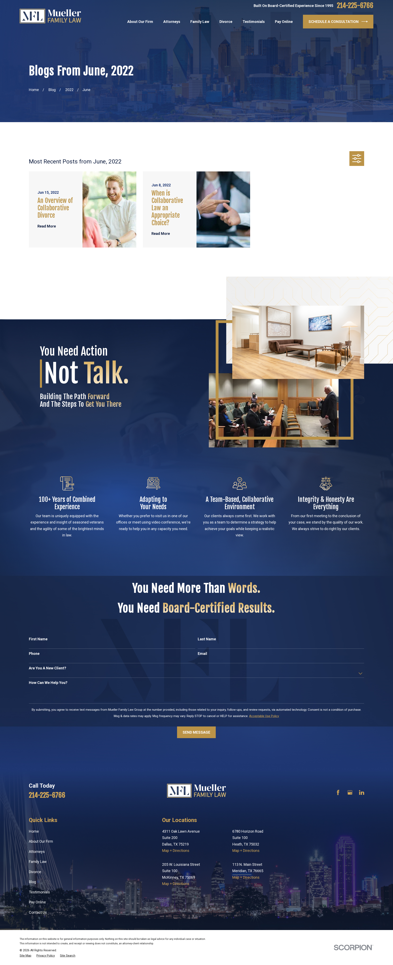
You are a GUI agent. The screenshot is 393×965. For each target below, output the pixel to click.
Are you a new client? (47, 668)
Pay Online (37, 902)
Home (34, 831)
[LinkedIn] (361, 792)
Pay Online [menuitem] (284, 21)
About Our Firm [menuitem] (140, 21)
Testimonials (39, 892)
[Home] (50, 16)
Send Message (196, 732)
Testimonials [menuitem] (254, 21)
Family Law (38, 861)
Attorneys (37, 851)
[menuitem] (25, 955)
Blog (32, 882)
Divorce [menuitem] (225, 21)
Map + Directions (175, 850)
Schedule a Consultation (333, 21)
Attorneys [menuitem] (171, 21)
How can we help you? (48, 682)
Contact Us (38, 912)
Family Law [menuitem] (199, 21)
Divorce (35, 872)
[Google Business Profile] (349, 792)
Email (202, 653)
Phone (34, 653)
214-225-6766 (355, 5)
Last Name (207, 639)
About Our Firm (41, 841)
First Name (38, 639)
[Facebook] (338, 792)
